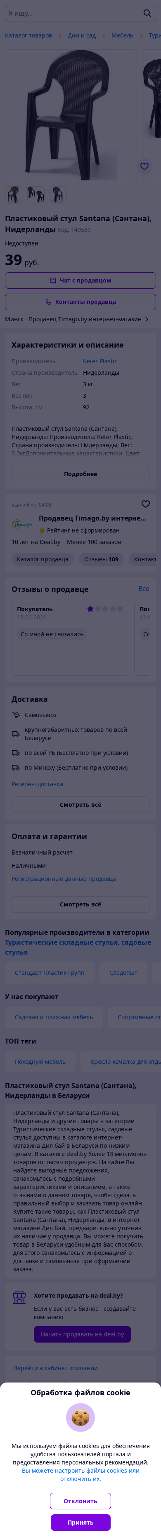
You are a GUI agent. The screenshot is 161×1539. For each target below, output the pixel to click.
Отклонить (80, 1501)
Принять (81, 1522)
